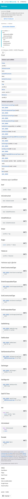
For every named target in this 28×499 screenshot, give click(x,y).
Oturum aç (23, 1)
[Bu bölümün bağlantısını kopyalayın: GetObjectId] (10, 380)
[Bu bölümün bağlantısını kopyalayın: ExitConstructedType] (16, 296)
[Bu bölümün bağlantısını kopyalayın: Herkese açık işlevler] (17, 263)
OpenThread (4, 475)
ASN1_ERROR (5, 107)
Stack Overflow (4, 485)
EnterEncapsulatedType (8, 110)
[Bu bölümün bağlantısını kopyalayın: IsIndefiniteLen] (12, 218)
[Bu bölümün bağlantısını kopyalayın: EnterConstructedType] (17, 268)
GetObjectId (5, 149)
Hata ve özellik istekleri (6, 481)
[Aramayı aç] (18, 2)
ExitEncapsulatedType (8, 121)
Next (3, 171)
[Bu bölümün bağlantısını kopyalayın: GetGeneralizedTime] (16, 352)
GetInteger (5, 143)
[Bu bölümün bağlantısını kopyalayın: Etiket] (6, 229)
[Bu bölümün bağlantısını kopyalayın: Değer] (6, 240)
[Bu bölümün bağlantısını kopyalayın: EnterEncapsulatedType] (18, 282)
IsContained (5, 166)
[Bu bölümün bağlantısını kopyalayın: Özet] (6, 55)
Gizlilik (7, 492)
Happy (2, 472)
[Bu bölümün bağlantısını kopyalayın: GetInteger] (9, 366)
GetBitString (5, 126)
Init (3, 161)
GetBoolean (5, 131)
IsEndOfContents (6, 73)
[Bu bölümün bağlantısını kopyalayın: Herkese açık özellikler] (19, 180)
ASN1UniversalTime (19, 137)
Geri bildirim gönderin (8, 26)
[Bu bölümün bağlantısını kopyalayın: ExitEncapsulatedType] (17, 310)
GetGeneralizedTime (7, 137)
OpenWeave (3, 23)
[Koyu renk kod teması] (24, 188)
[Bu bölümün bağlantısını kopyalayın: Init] (4, 408)
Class (3, 63)
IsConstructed (6, 68)
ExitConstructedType (8, 115)
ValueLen (4, 95)
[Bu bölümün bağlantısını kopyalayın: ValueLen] (8, 251)
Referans (4, 6)
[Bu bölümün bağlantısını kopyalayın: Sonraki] (7, 437)
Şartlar (2, 492)
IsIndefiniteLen (6, 79)
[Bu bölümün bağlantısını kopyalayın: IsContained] (10, 423)
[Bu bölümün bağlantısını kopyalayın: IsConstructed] (12, 196)
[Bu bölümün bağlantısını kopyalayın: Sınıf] (5, 185)
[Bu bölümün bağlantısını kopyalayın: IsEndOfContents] (13, 207)
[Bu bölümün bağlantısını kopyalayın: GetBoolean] (10, 338)
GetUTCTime (5, 154)
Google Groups (4, 483)
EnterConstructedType (8, 105)
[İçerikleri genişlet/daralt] (9, 31)
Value (3, 89)
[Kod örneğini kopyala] (26, 188)
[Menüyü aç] (2, 2)
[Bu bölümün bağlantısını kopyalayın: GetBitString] (10, 324)
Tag (3, 84)
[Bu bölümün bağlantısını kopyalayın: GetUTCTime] (11, 394)
